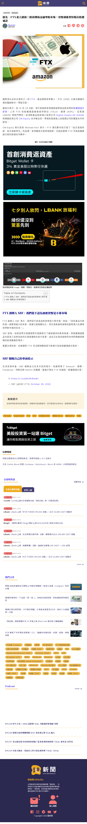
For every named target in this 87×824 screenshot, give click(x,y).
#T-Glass (73, 669)
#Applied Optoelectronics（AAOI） (19, 653)
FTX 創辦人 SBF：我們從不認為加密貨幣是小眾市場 (26, 297)
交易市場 (7, 13)
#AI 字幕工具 (11, 665)
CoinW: (7, 500)
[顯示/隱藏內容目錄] (44, 293)
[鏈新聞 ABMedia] (43, 3)
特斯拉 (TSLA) (57, 416)
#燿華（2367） (73, 673)
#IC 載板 (55, 669)
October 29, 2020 (41, 384)
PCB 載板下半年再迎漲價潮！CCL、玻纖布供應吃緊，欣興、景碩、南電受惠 (37, 634)
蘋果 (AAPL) (70, 416)
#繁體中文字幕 (21, 669)
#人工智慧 (62, 665)
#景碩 (46, 673)
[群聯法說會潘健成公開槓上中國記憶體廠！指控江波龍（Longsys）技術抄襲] (76, 589)
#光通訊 (49, 661)
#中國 (58, 657)
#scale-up (48, 657)
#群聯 (37, 645)
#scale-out (37, 657)
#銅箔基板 (19, 677)
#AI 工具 (22, 665)
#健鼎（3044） (12, 673)
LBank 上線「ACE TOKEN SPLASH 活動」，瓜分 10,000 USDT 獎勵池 (41, 556)
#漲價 (62, 673)
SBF (34, 416)
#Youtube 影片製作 (48, 665)
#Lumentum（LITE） (14, 657)
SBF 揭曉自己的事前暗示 (16, 299)
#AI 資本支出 (47, 645)
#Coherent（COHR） (43, 653)
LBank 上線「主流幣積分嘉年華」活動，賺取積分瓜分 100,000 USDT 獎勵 (43, 534)
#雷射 (66, 661)
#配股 (60, 649)
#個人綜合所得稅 (12, 649)
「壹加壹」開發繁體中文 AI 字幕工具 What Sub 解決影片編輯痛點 (34, 621)
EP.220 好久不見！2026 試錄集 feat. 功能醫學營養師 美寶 (31, 723)
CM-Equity (7, 416)
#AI (67, 649)
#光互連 (67, 657)
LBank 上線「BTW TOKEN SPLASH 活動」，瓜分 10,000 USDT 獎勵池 (41, 511)
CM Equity (24, 118)
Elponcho (11, 25)
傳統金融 (15, 13)
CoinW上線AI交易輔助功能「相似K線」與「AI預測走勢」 (35, 500)
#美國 (58, 661)
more (79, 564)
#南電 (23, 673)
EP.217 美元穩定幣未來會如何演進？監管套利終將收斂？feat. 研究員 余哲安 (39, 741)
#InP (63, 653)
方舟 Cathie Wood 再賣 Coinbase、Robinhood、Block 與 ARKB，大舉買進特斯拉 (40, 464)
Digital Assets (19, 416)
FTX (33, 99)
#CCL (46, 669)
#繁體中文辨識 (35, 669)
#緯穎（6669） (37, 649)
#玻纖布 (9, 677)
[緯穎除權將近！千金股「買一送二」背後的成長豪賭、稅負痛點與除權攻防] (76, 601)
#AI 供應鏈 (76, 649)
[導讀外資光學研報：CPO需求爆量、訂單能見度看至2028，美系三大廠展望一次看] (76, 613)
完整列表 (77, 481)
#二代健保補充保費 (62, 645)
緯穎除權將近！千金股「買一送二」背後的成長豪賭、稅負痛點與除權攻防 (37, 599)
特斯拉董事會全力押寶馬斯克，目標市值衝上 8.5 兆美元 (27, 458)
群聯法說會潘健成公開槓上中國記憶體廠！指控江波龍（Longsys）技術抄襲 (37, 587)
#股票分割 (50, 649)
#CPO (56, 653)
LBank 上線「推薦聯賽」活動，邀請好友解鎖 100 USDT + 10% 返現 (40, 545)
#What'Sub (33, 665)
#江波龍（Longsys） (14, 645)
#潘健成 (28, 645)
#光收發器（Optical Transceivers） (30, 661)
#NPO (27, 657)
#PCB (64, 669)
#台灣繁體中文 (75, 665)
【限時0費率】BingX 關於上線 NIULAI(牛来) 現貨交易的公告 (37, 523)
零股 (78, 416)
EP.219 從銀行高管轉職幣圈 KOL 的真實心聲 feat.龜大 (30, 732)
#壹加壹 (9, 669)
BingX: (7, 523)
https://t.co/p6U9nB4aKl (25, 378)
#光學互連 (10, 661)
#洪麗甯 (25, 649)
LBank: (7, 511)
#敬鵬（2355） (34, 673)
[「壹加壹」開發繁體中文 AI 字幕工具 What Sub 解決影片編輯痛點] (76, 625)
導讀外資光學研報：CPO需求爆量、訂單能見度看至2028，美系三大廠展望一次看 (37, 610)
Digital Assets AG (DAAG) (70, 115)
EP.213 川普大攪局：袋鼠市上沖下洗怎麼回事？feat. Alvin (32, 750)
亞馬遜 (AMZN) (44, 416)
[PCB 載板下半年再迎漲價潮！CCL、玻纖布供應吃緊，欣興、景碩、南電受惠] (76, 636)
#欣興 (54, 673)
